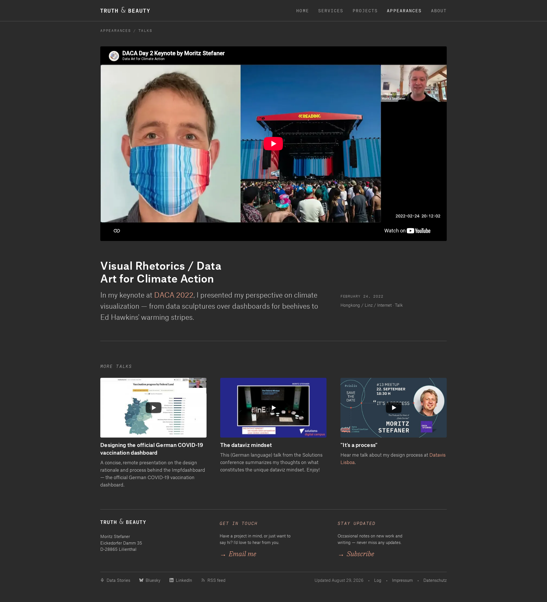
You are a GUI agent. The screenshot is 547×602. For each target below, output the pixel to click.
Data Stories (118, 580)
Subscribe (356, 553)
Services (331, 10)
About (439, 10)
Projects (365, 10)
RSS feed (216, 580)
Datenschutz (435, 580)
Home (302, 10)
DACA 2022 (173, 294)
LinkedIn (184, 580)
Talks (145, 30)
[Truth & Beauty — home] (154, 524)
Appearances (404, 10)
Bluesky (153, 580)
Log (377, 580)
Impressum (402, 580)
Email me (238, 553)
